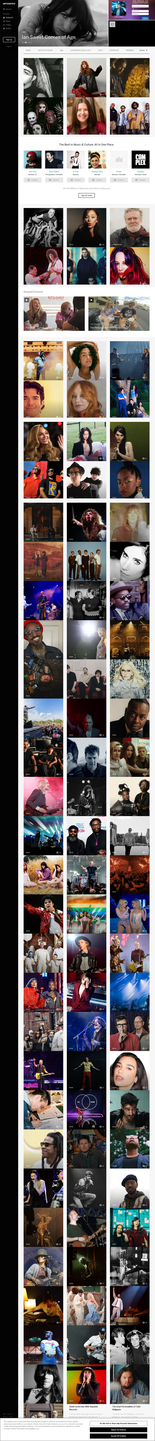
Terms (11, 1416)
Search (145, 18)
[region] (77, 1429)
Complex (140, 171)
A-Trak (76, 171)
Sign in (9, 46)
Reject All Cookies (118, 1430)
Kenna (118, 171)
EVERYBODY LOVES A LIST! (81, 50)
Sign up (9, 40)
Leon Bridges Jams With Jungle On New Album (60, 34)
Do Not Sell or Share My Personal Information (118, 1423)
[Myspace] (9, 3)
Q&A (61, 50)
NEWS (28, 50)
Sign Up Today (86, 195)
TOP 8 (100, 50)
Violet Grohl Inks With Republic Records (83, 1408)
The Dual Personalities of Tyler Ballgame (126, 1408)
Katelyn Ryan (97, 171)
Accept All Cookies (118, 1436)
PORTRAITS (114, 50)
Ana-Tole (32, 171)
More (143, 50)
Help (4, 1414)
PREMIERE (130, 50)
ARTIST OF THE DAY (45, 50)
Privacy (5, 1416)
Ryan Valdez (54, 171)
